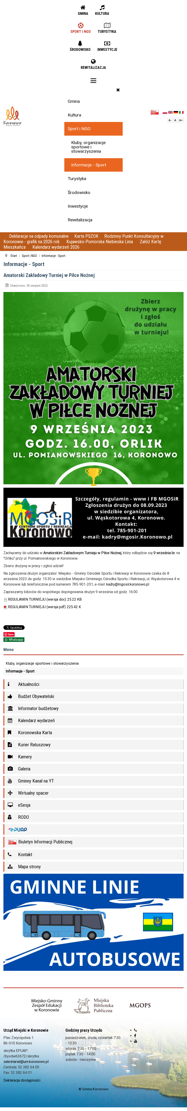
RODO (23, 817)
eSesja (23, 805)
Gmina (74, 101)
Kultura (74, 115)
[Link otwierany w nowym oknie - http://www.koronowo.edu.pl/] (47, 1005)
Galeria (23, 769)
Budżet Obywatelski (35, 696)
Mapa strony (29, 866)
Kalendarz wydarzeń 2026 (55, 247)
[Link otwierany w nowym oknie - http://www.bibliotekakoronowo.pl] (93, 1005)
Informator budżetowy (38, 708)
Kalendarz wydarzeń (36, 720)
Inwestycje (78, 206)
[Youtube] (135, 1041)
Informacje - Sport (88, 165)
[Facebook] (135, 1035)
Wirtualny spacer (33, 793)
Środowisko (79, 192)
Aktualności (28, 684)
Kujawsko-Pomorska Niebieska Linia (100, 241)
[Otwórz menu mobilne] (93, 79)
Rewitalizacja (80, 219)
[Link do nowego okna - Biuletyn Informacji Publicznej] (156, 112)
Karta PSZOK (86, 236)
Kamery (24, 757)
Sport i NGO (79, 128)
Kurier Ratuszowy (34, 744)
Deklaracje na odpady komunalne (39, 236)
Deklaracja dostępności (21, 1080)
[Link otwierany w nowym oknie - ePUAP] (93, 829)
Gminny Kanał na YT (35, 781)
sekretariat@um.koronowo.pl (26, 1061)
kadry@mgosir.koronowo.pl (127, 584)
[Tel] (135, 1030)
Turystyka (77, 178)
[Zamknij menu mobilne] (118, 89)
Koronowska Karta (34, 732)
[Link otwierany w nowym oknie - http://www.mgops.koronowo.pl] (140, 1005)
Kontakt (24, 854)
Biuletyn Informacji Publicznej (44, 842)
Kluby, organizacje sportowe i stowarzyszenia (88, 147)
